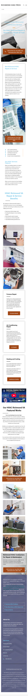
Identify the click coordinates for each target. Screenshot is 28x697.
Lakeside (11, 589)
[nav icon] (26, 5)
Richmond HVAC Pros (11, 5)
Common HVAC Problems (12, 604)
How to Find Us (9, 609)
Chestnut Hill (14, 585)
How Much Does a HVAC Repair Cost (14, 607)
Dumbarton (16, 589)
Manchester (5, 587)
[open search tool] (23, 5)
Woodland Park (21, 585)
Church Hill (10, 587)
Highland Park (9, 585)
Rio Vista (7, 589)
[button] (14, 604)
